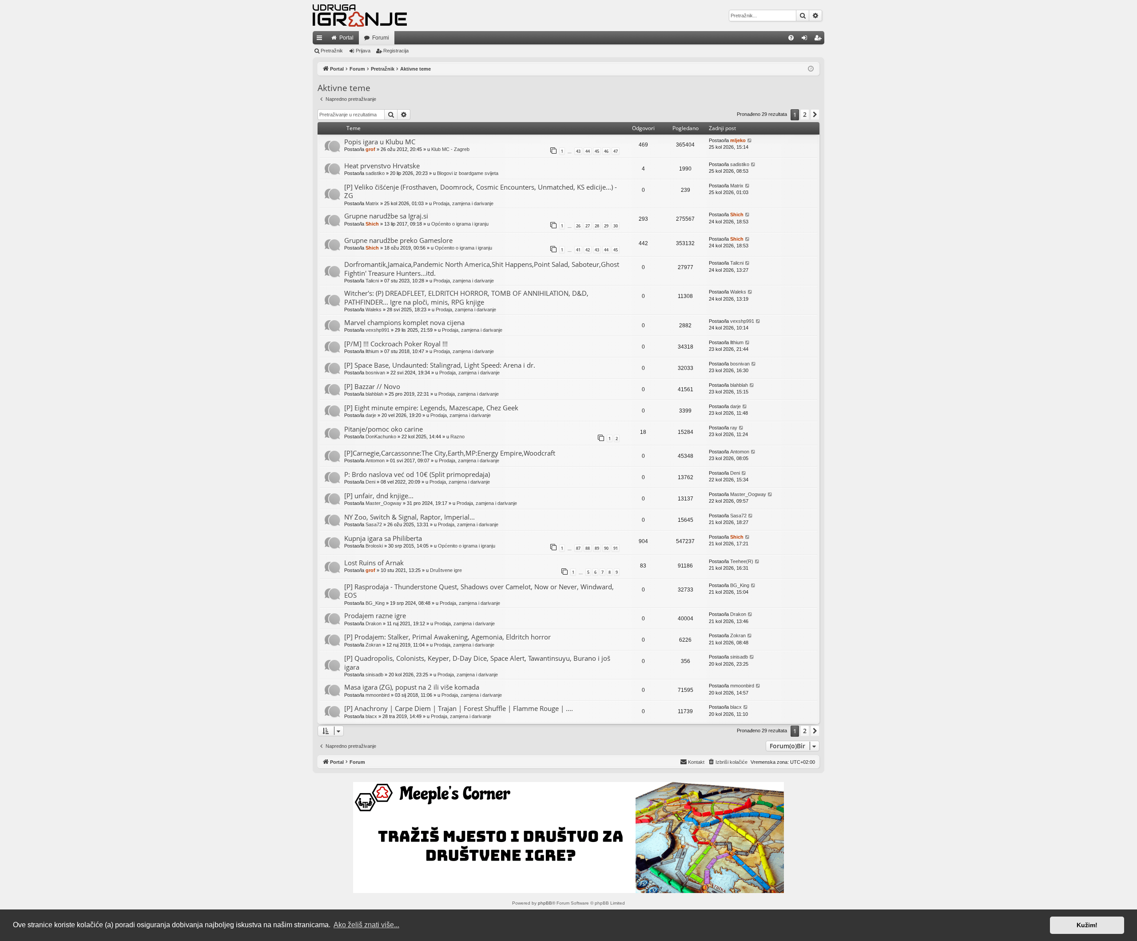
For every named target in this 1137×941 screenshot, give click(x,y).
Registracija (396, 50)
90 (606, 548)
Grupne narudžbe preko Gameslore (398, 240)
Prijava (363, 50)
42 (587, 250)
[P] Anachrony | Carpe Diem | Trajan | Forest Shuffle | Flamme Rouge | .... (458, 708)
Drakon (374, 623)
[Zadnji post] (750, 140)
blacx (371, 716)
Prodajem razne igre (375, 615)
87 (578, 548)
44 (587, 151)
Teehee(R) (741, 561)
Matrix (372, 203)
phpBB (545, 903)
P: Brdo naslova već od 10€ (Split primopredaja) (417, 474)
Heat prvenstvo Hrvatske (382, 165)
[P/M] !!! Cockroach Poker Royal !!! (396, 343)
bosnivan (375, 372)
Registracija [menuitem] (819, 39)
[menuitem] (791, 37)
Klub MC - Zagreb (450, 149)
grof (370, 149)
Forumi (380, 38)
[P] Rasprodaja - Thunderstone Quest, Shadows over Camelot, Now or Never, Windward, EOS (479, 591)
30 (615, 226)
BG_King (375, 603)
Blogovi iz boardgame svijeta (467, 173)
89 (597, 548)
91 (615, 548)
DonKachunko (381, 436)
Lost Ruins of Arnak (374, 562)
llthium (372, 351)
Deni (370, 481)
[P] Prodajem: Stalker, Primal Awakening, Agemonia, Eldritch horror (447, 636)
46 (606, 151)
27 (587, 226)
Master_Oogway (384, 503)
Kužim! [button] (1087, 925)
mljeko (738, 140)
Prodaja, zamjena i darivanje (463, 203)
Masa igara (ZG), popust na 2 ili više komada (411, 687)
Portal (346, 38)
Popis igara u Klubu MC (379, 141)
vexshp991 (378, 330)
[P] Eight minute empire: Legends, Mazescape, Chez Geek (431, 407)
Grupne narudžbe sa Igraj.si (386, 215)
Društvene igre (446, 570)
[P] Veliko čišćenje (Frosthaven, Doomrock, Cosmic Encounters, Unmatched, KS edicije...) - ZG (480, 191)
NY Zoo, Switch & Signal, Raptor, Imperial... (409, 516)
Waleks (374, 309)
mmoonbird (378, 695)
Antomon (375, 460)
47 (615, 151)
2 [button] (805, 114)
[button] (815, 114)
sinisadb (374, 674)
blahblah (374, 394)
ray (733, 427)
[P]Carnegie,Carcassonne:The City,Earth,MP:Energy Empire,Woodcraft (449, 453)
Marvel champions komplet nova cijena (404, 322)
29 (606, 226)
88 (587, 548)
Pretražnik (332, 50)
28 (597, 226)
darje (371, 415)
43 (578, 151)
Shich (372, 223)
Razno (457, 436)
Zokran (373, 644)
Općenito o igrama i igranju (460, 223)
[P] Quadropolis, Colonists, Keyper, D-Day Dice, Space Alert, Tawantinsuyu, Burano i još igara (477, 662)
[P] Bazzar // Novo (372, 386)
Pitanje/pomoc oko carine (383, 429)
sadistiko (375, 173)
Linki (321, 39)
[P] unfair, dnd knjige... (378, 495)
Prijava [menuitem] (806, 39)
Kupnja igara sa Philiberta (383, 538)
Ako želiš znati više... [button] (366, 925)
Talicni (372, 280)
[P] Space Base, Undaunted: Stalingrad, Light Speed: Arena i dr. (439, 365)
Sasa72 (374, 524)
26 (578, 226)
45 (597, 151)
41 (578, 250)
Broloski (374, 545)
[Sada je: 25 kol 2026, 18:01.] (811, 69)
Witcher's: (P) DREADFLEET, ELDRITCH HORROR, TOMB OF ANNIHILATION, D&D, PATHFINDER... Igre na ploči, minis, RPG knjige (466, 297)
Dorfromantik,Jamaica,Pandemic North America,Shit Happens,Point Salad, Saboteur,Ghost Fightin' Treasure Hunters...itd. (481, 268)
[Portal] (360, 15)
